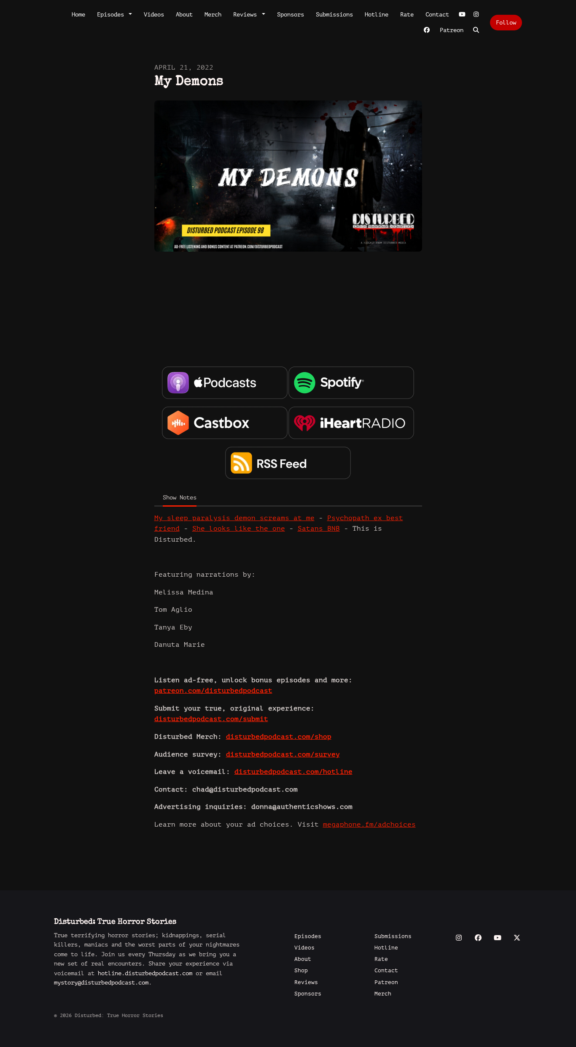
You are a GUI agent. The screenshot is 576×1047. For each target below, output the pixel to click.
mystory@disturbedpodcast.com (101, 982)
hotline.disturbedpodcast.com (145, 973)
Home (78, 14)
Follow (506, 22)
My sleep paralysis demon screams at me (234, 518)
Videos (154, 14)
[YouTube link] (462, 14)
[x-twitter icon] (517, 938)
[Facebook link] (427, 30)
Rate (407, 14)
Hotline (376, 14)
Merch (213, 14)
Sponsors (290, 14)
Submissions (334, 14)
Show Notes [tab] (179, 497)
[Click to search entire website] (476, 30)
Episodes (112, 14)
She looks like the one (238, 528)
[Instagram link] (476, 14)
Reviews (246, 14)
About (184, 14)
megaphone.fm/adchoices (369, 824)
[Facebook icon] (478, 938)
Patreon (451, 30)
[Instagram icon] (459, 938)
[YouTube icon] (497, 938)
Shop (301, 971)
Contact (437, 14)
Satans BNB (319, 528)
